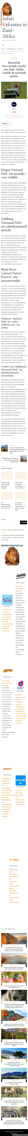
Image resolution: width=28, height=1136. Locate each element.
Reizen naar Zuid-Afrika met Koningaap (7, 683)
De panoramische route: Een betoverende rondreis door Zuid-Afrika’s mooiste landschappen (14, 949)
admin (14, 108)
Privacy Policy (19, 1131)
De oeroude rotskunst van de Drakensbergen (14, 1083)
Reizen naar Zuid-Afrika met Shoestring (20, 588)
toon (9, 123)
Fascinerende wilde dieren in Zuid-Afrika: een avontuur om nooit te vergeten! (14, 1102)
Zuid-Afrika (14, 58)
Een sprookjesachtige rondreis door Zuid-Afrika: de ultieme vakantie (14, 968)
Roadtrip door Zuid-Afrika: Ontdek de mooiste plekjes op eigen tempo (20, 506)
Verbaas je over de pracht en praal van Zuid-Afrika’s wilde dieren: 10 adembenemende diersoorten (14, 1006)
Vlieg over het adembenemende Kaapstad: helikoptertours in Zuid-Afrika (14, 1044)
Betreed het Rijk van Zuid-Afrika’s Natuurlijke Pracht (14, 986)
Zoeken (3, 519)
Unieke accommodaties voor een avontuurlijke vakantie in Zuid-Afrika (14, 1025)
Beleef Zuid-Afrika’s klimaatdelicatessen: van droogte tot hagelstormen (14, 1064)
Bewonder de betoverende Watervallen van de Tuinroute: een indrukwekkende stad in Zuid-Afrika (14, 1122)
